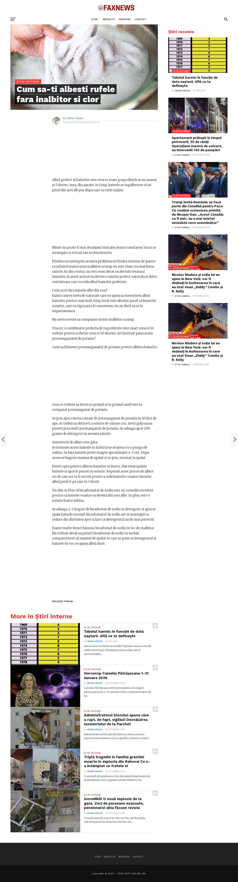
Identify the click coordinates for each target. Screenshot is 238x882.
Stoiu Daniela (182, 155)
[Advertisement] (105, 152)
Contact (141, 19)
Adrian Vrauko (74, 118)
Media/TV (109, 19)
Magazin (124, 19)
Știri (94, 19)
